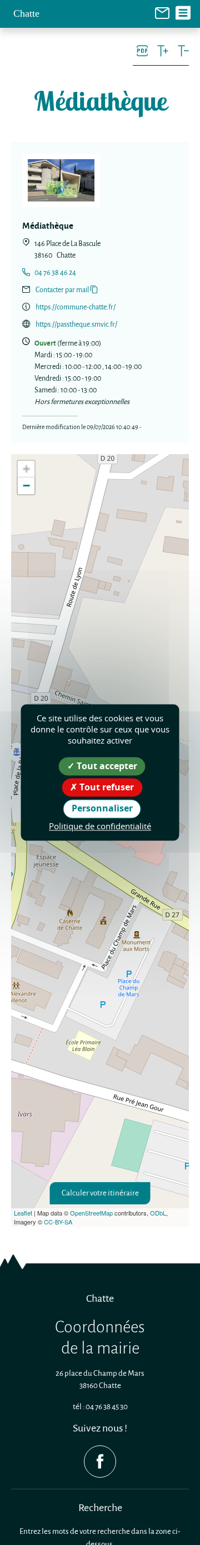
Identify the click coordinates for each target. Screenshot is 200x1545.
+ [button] (26, 469)
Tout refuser (105, 787)
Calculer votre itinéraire (100, 1192)
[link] (162, 12)
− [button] (26, 486)
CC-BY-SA (58, 1221)
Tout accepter (105, 766)
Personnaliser (102, 809)
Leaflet (23, 1212)
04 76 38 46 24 (55, 272)
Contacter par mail (62, 289)
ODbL (158, 1212)
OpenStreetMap (91, 1212)
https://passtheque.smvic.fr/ (76, 324)
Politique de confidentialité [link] (100, 825)
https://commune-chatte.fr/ (76, 307)
